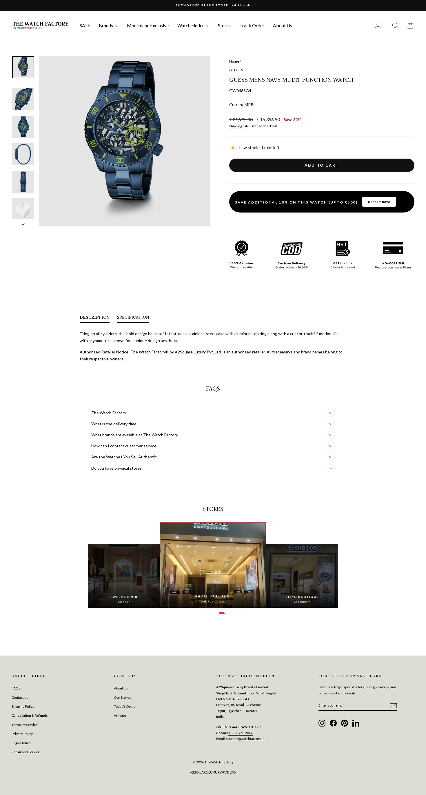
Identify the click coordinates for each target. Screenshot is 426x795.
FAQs (16, 688)
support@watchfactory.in (245, 738)
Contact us (20, 697)
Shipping (235, 126)
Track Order (251, 25)
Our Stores (122, 697)
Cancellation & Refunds (30, 715)
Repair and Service (26, 752)
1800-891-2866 (240, 733)
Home (234, 61)
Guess (236, 70)
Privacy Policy (22, 734)
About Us (282, 25)
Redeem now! (379, 201)
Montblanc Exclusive (148, 25)
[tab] (95, 318)
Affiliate (120, 715)
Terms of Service (25, 725)
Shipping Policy (23, 706)
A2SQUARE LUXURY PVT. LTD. (213, 772)
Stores (224, 25)
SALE (85, 25)
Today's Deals (124, 706)
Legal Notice (21, 743)
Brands (106, 25)
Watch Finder (191, 25)
